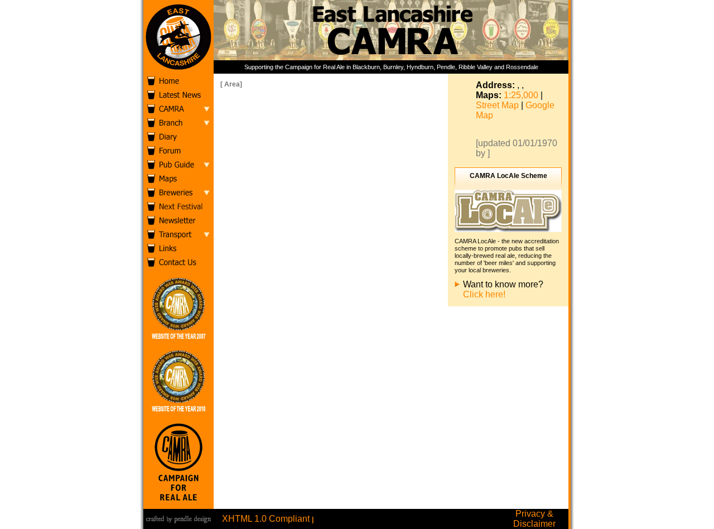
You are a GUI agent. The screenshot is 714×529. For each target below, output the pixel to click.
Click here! (484, 294)
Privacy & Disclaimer (534, 518)
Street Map (497, 105)
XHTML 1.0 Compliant (266, 518)
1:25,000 (521, 95)
